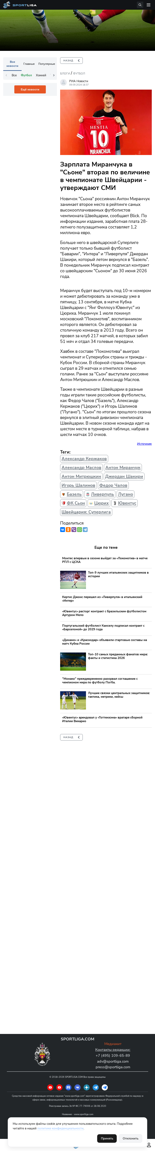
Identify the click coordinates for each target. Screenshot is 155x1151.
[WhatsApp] (79, 529)
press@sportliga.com (113, 1067)
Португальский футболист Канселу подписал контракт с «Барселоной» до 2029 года (103, 627)
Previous (6, 75)
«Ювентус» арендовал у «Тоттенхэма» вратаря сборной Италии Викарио (102, 719)
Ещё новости (30, 89)
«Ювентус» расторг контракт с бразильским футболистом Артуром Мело (104, 613)
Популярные (46, 63)
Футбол (79, 73)
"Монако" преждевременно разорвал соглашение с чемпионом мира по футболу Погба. (100, 680)
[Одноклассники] (68, 529)
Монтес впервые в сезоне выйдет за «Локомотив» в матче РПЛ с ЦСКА (105, 560)
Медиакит (112, 1043)
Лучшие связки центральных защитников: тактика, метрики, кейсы (119, 695)
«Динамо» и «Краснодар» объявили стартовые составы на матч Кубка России (104, 642)
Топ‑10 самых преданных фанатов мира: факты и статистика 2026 (118, 656)
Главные (29, 63)
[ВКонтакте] (62, 529)
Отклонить (130, 1138)
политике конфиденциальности (60, 1128)
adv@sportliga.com (113, 1061)
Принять (107, 1138)
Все (14, 75)
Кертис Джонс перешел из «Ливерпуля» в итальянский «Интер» (102, 599)
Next (54, 75)
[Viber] (73, 529)
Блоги (65, 73)
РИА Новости (78, 81)
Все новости (12, 63)
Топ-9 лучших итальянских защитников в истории (118, 574)
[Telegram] (85, 529)
